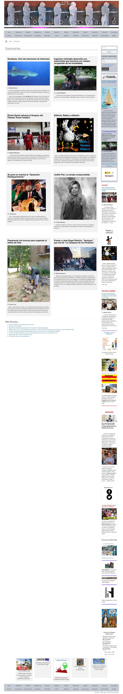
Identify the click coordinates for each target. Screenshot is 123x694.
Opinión (85, 32)
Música (66, 32)
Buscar (109, 52)
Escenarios (76, 32)
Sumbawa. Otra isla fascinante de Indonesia (29, 58)
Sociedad (56, 32)
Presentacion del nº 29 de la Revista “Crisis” (20, 334)
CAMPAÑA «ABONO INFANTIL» (109, 333)
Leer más (104, 284)
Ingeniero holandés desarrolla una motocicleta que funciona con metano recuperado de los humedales (72, 61)
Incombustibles (104, 35)
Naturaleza (18, 32)
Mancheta (95, 35)
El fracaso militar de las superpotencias (19, 336)
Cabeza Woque (61, 660)
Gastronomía (18, 35)
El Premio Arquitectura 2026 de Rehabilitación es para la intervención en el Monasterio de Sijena (34, 331)
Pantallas (28, 32)
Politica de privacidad (112, 692)
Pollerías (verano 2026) (15, 326)
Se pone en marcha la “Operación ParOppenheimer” (24, 175)
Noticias (47, 32)
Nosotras (66, 35)
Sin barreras (85, 35)
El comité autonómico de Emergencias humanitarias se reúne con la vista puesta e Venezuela (109, 295)
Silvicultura (95, 32)
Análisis (114, 35)
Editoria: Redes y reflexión (66, 115)
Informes (104, 32)
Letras (56, 35)
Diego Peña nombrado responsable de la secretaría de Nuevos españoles (28, 328)
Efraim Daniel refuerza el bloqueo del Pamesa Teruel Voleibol (25, 116)
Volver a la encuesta (109, 654)
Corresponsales (28, 35)
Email (103, 59)
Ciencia (9, 35)
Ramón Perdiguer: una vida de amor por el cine (21, 324)
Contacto (97, 692)
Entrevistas (38, 35)
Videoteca (75, 35)
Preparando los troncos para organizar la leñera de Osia (27, 241)
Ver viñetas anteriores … (109, 544)
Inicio (9, 32)
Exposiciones (37, 32)
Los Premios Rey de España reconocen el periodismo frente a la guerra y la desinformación (33, 333)
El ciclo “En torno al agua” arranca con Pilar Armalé (109, 81)
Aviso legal (103, 692)
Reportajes (47, 35)
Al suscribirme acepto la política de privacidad (108, 65)
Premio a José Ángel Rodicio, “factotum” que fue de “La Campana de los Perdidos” (74, 241)
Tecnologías (114, 32)
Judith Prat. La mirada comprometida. (72, 174)
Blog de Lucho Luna (109, 558)
